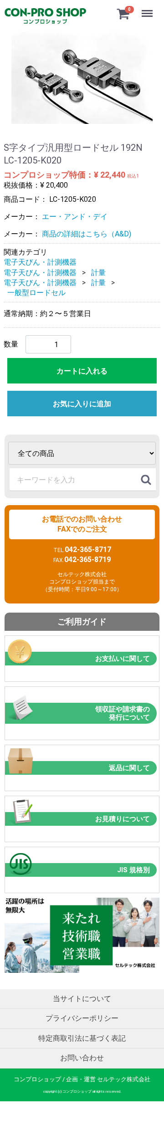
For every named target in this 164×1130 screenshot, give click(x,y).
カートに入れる (82, 371)
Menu (148, 8)
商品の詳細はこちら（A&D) (86, 234)
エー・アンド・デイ (75, 216)
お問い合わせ (82, 1057)
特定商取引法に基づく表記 (82, 1038)
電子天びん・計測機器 (40, 262)
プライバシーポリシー (82, 1018)
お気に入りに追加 (82, 403)
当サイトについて (82, 998)
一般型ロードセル (36, 292)
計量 (98, 272)
